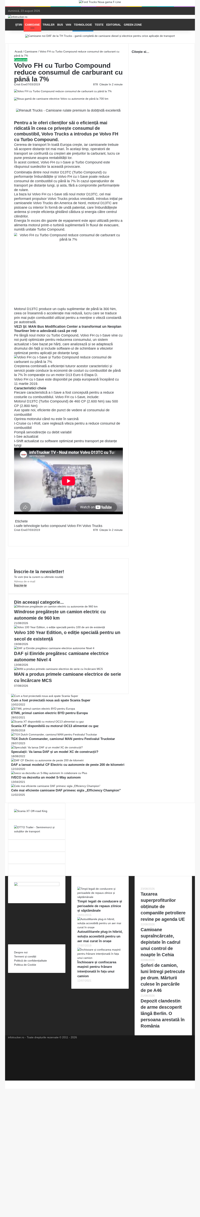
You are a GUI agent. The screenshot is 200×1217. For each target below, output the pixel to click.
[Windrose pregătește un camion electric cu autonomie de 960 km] (56, 606)
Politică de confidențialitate (30, 960)
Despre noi (21, 952)
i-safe (18, 526)
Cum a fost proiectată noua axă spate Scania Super (50, 700)
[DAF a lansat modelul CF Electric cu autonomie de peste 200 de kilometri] (47, 760)
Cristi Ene (20, 84)
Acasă (18, 51)
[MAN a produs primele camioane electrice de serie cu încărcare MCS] (58, 668)
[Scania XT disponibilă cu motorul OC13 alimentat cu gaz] (47, 721)
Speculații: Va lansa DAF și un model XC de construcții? (54, 752)
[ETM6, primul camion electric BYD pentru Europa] (43, 708)
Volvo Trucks (92, 526)
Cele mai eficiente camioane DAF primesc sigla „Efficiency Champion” (66, 790)
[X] (6, 1082)
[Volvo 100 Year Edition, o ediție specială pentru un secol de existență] (59, 627)
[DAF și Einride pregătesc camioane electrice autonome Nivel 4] (54, 648)
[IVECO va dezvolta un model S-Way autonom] (49, 773)
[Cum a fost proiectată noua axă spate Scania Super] (44, 695)
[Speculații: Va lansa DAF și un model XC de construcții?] (47, 747)
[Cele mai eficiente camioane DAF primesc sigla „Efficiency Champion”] (55, 786)
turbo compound (53, 526)
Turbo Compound (88, 162)
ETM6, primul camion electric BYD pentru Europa (49, 713)
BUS (60, 24)
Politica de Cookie (25, 964)
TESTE (99, 24)
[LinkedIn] (15, 534)
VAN (68, 24)
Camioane (31, 51)
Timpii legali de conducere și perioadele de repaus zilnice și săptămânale (99, 906)
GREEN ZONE (133, 24)
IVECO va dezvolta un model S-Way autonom (46, 777)
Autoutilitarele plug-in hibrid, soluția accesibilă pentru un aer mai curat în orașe (100, 936)
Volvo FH (74, 526)
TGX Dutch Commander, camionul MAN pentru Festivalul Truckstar (63, 739)
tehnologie (32, 526)
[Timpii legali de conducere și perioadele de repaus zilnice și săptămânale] (100, 897)
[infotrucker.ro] (17, 17)
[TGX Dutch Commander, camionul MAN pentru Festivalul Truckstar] (54, 734)
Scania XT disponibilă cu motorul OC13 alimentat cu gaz (55, 726)
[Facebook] (14, 534)
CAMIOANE (32, 24)
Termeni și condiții (25, 956)
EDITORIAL (113, 24)
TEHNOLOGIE (83, 24)
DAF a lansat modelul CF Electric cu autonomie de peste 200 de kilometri (67, 765)
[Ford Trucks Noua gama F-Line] (100, 3)
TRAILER (48, 24)
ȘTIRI (18, 24)
